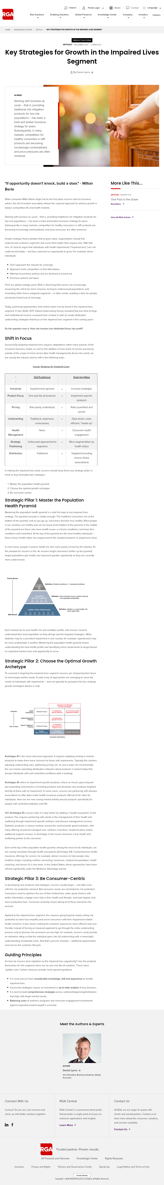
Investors (19, 1166)
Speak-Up (104, 1166)
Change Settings (82, 1175)
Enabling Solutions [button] (59, 14)
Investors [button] (143, 14)
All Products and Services (55, 1158)
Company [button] (127, 14)
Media (117, 7)
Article (39, 29)
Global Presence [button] (83, 14)
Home (7, 29)
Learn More (66, 1125)
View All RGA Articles (121, 217)
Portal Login (94, 7)
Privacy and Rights (40, 1166)
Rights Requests (114, 1158)
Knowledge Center (23, 29)
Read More (118, 204)
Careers (156, 15)
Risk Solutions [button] (37, 14)
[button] (71, 8)
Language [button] (152, 7)
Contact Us (120, 1129)
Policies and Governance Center (75, 1166)
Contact (135, 7)
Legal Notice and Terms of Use (133, 1166)
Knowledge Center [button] (107, 14)
